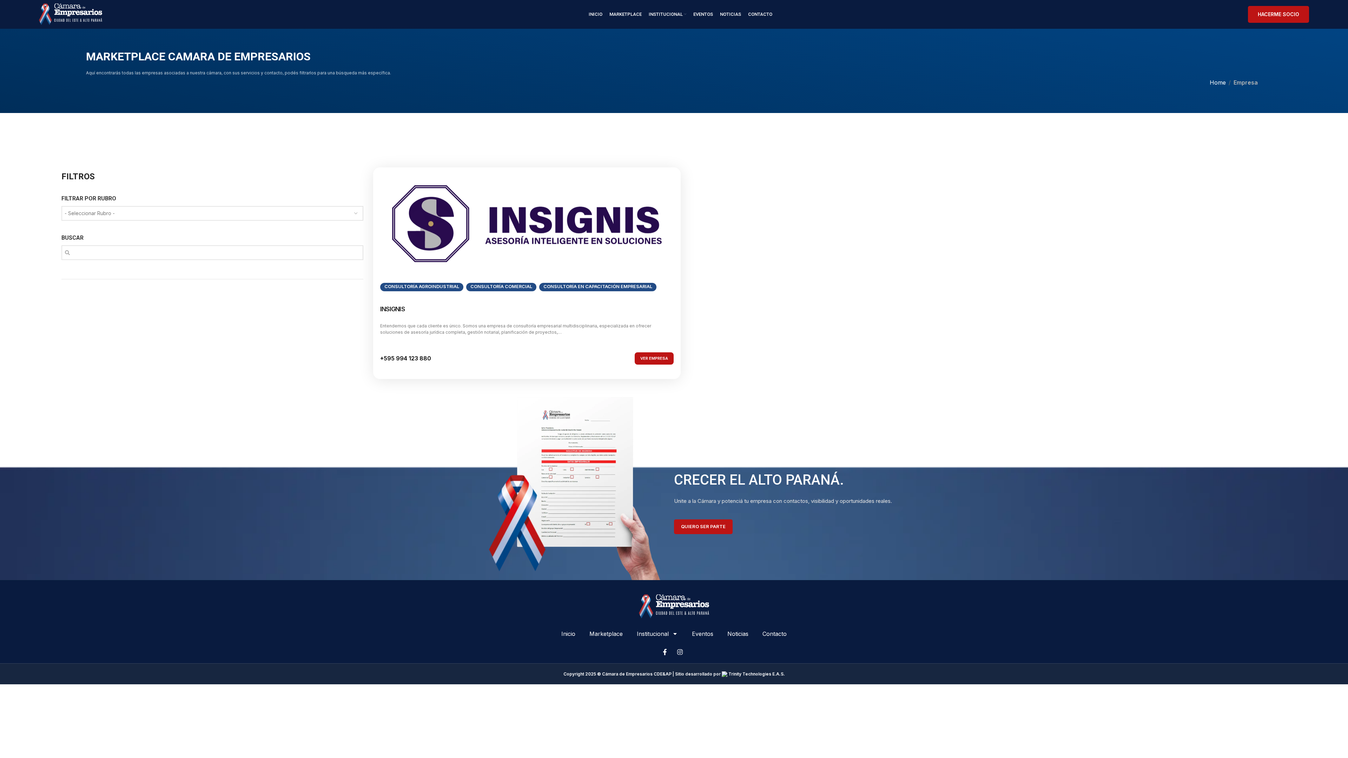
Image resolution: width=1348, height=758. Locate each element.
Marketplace (606, 633)
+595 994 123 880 (405, 358)
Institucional (653, 633)
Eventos (702, 633)
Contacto (774, 633)
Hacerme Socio (1278, 14)
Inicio (568, 633)
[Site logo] (70, 13)
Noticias (737, 633)
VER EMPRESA (654, 358)
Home (1218, 82)
